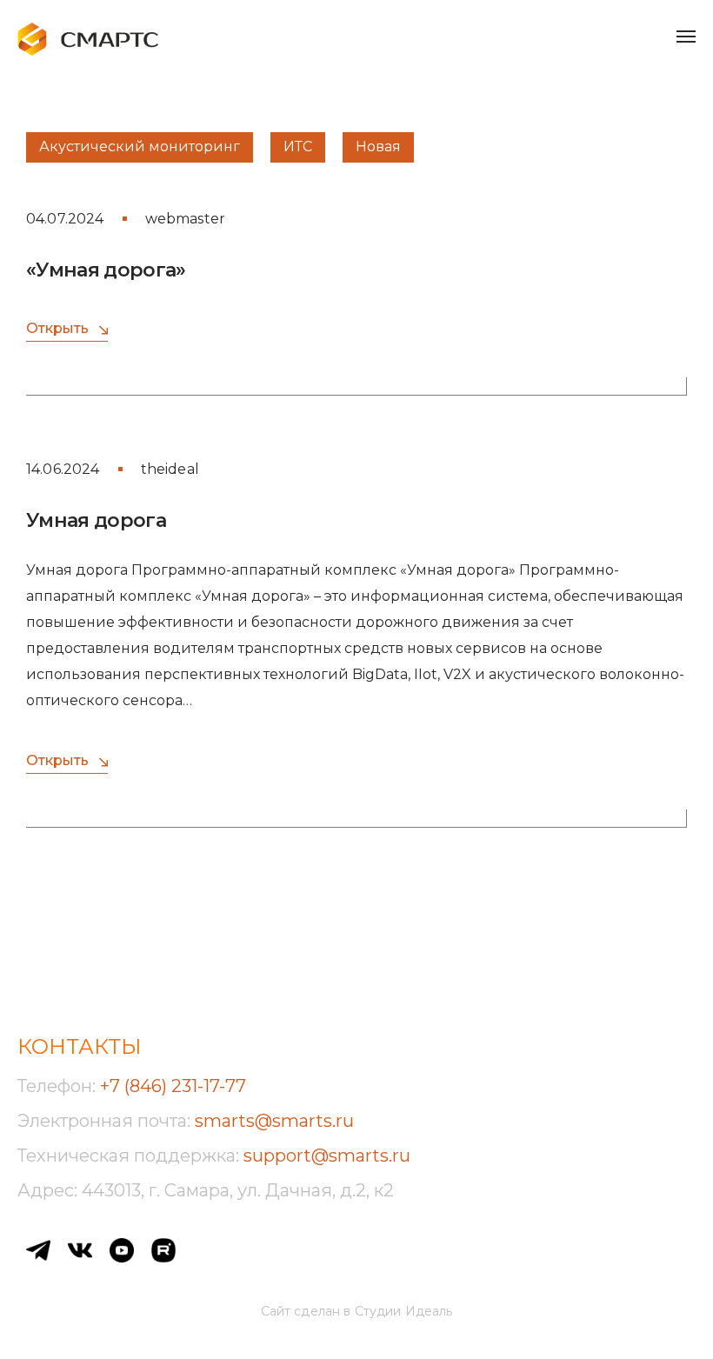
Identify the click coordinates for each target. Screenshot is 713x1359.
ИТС (297, 146)
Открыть (57, 328)
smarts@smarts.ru (274, 1120)
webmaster (185, 218)
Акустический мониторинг (139, 146)
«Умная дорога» (106, 270)
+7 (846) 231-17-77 (173, 1086)
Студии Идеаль (404, 1311)
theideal (170, 469)
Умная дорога (96, 520)
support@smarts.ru (326, 1155)
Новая (378, 146)
